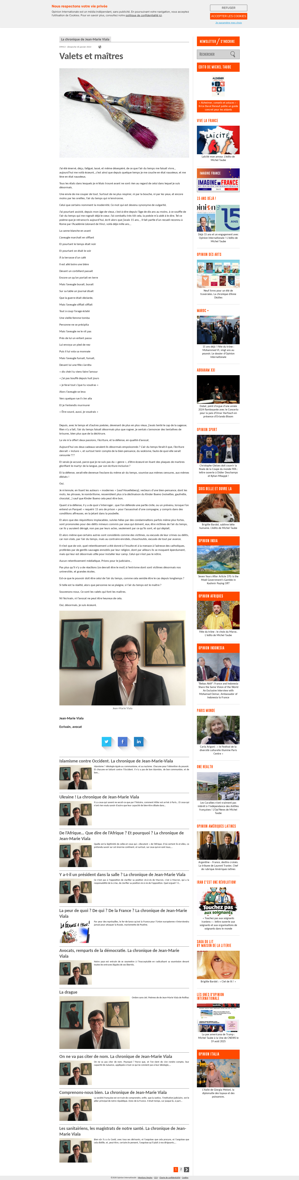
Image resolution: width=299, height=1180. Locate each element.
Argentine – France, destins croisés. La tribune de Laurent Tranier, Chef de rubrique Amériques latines (218, 866)
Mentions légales (145, 1178)
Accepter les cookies (228, 16)
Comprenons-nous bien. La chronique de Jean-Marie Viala (113, 1092)
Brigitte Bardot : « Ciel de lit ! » (218, 981)
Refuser (228, 7)
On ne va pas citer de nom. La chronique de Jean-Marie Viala (115, 1056)
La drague (68, 992)
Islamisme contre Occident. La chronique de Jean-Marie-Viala (116, 761)
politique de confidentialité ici (144, 15)
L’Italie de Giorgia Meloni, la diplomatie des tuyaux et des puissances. (218, 1093)
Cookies (185, 1178)
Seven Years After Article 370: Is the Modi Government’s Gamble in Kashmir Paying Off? (218, 580)
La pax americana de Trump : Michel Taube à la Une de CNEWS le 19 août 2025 (218, 1038)
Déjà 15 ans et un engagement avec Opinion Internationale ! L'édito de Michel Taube (218, 238)
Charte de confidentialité (170, 1178)
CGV (156, 1178)
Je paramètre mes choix (228, 22)
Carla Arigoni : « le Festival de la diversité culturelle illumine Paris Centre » (218, 750)
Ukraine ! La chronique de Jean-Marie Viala (99, 797)
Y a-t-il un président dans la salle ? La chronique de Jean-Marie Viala (122, 875)
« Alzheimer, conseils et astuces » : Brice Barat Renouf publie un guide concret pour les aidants (218, 106)
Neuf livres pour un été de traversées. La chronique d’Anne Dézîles (218, 294)
